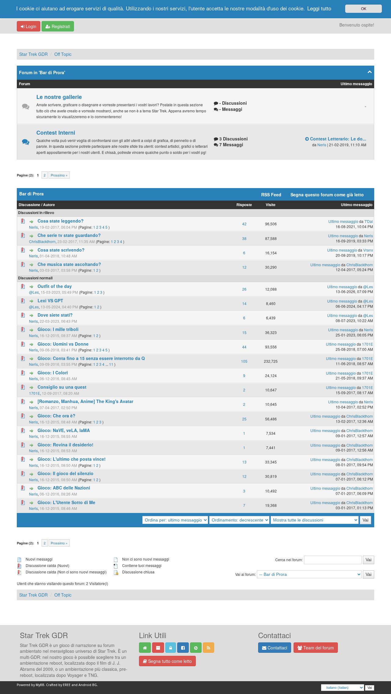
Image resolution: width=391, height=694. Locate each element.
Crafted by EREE (58, 685)
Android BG (88, 685)
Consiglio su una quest (62, 387)
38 (244, 238)
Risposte (244, 204)
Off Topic (62, 54)
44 (244, 346)
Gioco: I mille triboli (58, 329)
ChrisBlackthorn (42, 241)
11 (111, 364)
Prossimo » (59, 175)
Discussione (29, 204)
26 (244, 289)
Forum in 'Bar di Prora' (42, 72)
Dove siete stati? (55, 315)
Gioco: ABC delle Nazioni (64, 488)
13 (244, 461)
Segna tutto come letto (169, 661)
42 (244, 223)
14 (244, 303)
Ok (363, 8)
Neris (321, 144)
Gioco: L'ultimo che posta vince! (72, 459)
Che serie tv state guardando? (69, 235)
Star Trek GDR (33, 54)
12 (244, 267)
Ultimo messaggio (356, 204)
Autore (49, 204)
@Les (34, 292)
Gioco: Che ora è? (56, 415)
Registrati (60, 26)
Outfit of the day (55, 286)
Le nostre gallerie (59, 97)
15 (244, 332)
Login (30, 26)
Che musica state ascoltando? (69, 264)
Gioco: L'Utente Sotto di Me (66, 502)
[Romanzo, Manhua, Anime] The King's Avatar (85, 401)
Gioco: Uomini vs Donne (63, 344)
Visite (271, 204)
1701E (367, 344)
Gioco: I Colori (53, 372)
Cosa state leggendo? (61, 221)
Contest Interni (55, 132)
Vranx (368, 250)
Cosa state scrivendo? (61, 250)
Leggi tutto (319, 8)
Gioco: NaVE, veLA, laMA (64, 430)
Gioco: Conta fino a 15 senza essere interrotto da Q (91, 358)
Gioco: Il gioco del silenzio (65, 473)
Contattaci (276, 648)
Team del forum (318, 648)
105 (244, 361)
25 (244, 418)
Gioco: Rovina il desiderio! (65, 444)
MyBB (40, 685)
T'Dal (368, 221)
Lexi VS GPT (50, 300)
